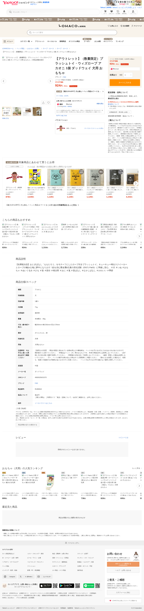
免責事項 (70, 608)
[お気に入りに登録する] (48, 103)
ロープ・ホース (48, 48)
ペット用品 (20, 48)
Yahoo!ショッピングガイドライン (84, 608)
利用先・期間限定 (67, 106)
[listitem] (14, 553)
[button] (128, 74)
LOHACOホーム (8, 48)
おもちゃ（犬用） (33, 48)
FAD (36, 383)
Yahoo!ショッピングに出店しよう (124, 7)
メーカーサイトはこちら (43, 403)
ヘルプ (139, 7)
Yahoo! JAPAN (105, 7)
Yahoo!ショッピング (8, 608)
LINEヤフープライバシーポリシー (26, 608)
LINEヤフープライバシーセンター (48, 608)
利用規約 (63, 608)
